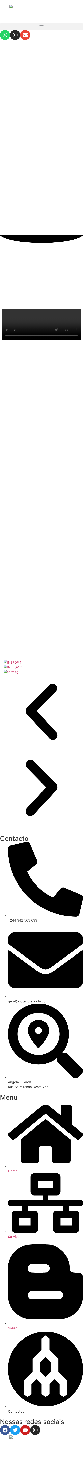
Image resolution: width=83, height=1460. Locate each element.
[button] (41, 26)
